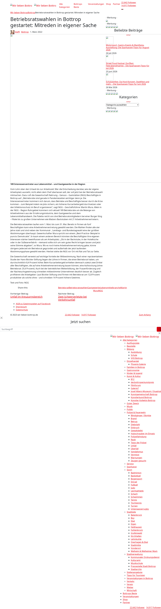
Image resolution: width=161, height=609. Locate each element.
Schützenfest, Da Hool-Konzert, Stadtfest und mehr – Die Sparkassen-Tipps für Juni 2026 (127, 82)
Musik (130, 406)
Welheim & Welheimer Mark (144, 551)
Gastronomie (133, 370)
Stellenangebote (134, 572)
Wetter (130, 587)
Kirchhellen (136, 536)
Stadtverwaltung (135, 554)
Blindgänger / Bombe (141, 415)
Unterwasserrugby (140, 509)
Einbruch (135, 427)
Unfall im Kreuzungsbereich (26, 296)
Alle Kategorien (64, 5)
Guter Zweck (133, 403)
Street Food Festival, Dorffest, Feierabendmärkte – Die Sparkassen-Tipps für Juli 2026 (127, 65)
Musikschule (137, 563)
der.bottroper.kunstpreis (142, 382)
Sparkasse (132, 466)
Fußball (134, 484)
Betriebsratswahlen (78, 287)
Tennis (134, 500)
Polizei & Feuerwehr (136, 412)
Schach (134, 494)
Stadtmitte (136, 545)
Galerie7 (135, 388)
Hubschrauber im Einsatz (143, 433)
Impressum (21, 306)
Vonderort (136, 548)
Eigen (133, 524)
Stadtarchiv (136, 569)
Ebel (133, 521)
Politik (130, 409)
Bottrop (25, 32)
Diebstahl (135, 424)
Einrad (134, 481)
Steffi (17, 32)
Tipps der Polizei (138, 442)
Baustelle (131, 346)
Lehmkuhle (136, 539)
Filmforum (136, 385)
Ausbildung (136, 352)
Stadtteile (131, 512)
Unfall (133, 445)
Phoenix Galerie (138, 364)
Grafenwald (136, 533)
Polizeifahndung (138, 436)
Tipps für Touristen (136, 575)
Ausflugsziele (133, 343)
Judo (133, 487)
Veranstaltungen (96, 4)
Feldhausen (136, 527)
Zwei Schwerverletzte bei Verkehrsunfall (72, 298)
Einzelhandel (133, 361)
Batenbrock (136, 515)
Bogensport (136, 478)
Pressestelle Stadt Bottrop (143, 566)
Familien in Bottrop (136, 367)
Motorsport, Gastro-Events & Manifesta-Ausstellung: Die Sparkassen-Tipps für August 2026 (127, 47)
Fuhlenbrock (137, 530)
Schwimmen (137, 497)
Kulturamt (135, 560)
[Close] (1, 317)
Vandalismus (137, 451)
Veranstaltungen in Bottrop (140, 578)
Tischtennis (136, 503)
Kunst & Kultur (134, 376)
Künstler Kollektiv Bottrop (143, 400)
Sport (129, 469)
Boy (132, 518)
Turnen (134, 506)
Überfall (134, 448)
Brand (134, 418)
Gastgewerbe (93, 287)
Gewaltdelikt (137, 430)
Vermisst (135, 454)
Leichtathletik (137, 490)
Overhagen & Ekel (139, 542)
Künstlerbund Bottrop (141, 397)
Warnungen (136, 457)
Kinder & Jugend (134, 373)
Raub (133, 439)
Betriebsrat (63, 287)
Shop (108, 4)
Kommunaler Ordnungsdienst (145, 557)
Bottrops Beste (78, 5)
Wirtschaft (132, 590)
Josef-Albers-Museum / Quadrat (146, 391)
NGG (100, 290)
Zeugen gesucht (138, 460)
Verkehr (130, 581)
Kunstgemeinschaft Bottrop (144, 394)
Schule (134, 355)
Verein (130, 584)
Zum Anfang (145, 314)
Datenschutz (22, 309)
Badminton (136, 472)
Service (130, 463)
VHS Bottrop (137, 358)
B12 (132, 379)
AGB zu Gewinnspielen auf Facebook (33, 303)
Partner (116, 4)
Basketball (136, 475)
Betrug (134, 421)
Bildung (130, 349)
